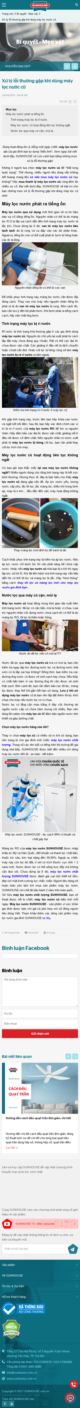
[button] (67, 66)
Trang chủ (7, 13)
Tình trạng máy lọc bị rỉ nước (29, 119)
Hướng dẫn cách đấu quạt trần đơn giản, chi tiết (38, 1118)
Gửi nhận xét (40, 1033)
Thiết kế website (12, 1395)
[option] (32, 66)
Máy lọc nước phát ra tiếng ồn (25, 114)
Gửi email (33, 933)
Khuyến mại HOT (17, 66)
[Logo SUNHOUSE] (40, 10)
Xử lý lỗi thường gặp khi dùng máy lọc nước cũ (29, 19)
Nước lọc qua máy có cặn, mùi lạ (32, 130)
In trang (51, 933)
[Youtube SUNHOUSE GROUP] (11, 1405)
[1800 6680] (73, 1384)
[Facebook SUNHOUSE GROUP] (5, 1405)
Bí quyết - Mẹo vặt (27, 13)
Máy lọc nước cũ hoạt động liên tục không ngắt (40, 125)
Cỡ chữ (63, 101)
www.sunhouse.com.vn (22, 1378)
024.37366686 (63, 1362)
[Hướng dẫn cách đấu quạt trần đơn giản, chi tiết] (40, 1088)
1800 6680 (34, 1366)
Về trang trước (12, 933)
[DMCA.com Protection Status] (11, 1338)
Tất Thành (33, 1395)
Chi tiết (11, 1148)
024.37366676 (42, 1362)
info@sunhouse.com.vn (22, 1372)
